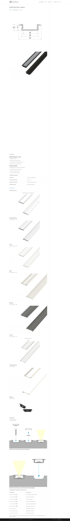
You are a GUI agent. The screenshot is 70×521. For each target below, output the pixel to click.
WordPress (31, 519)
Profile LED (11, 9)
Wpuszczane (15, 9)
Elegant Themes (19, 519)
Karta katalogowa (12, 188)
